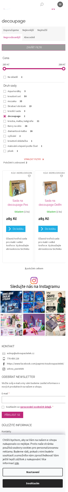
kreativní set (17, 96)
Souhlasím (32, 483)
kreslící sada (16, 111)
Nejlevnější (28, 30)
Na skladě (15, 77)
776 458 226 (13, 358)
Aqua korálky (17, 91)
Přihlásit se (12, 414)
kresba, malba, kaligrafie (23, 121)
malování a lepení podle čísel (25, 146)
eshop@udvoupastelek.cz (20, 353)
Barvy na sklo (17, 126)
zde (17, 463)
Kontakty (6, 431)
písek (13, 151)
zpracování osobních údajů (35, 407)
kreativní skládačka (20, 141)
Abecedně (29, 37)
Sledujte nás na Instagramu (35, 286)
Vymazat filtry (32, 159)
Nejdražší (42, 30)
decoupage (16, 116)
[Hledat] (41, 4)
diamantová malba (20, 131)
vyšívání (14, 136)
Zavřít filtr (34, 47)
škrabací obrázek (20, 106)
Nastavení (32, 472)
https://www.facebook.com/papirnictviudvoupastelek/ (35, 364)
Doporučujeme (11, 30)
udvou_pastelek (15, 369)
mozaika (15, 101)
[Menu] (60, 4)
